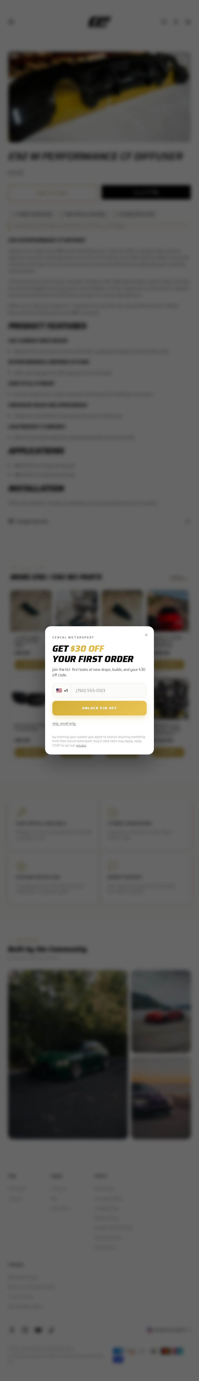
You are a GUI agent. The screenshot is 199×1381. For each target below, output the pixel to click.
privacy (81, 745)
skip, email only (64, 723)
